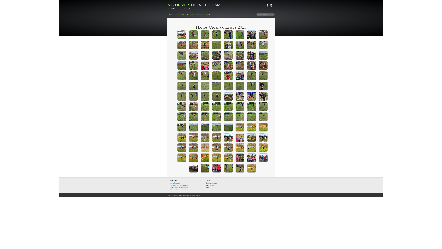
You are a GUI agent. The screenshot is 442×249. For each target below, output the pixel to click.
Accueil (171, 15)
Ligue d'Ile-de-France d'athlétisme (179, 187)
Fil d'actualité (180, 15)
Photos (199, 15)
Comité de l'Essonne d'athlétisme (179, 185)
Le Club (190, 15)
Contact (208, 15)
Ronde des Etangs (175, 183)
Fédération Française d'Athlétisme (179, 190)
